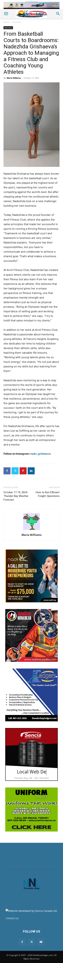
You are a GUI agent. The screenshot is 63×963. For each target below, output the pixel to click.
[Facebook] (7, 470)
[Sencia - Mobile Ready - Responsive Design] (31, 754)
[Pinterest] (23, 470)
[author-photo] (31, 529)
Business (17, 22)
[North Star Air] (31, 5)
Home (6, 22)
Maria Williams (14, 78)
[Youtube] (40, 942)
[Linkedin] (31, 470)
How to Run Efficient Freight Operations (47, 494)
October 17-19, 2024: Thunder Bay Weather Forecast (16, 496)
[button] (6, 13)
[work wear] (31, 635)
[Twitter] (15, 470)
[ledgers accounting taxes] (31, 695)
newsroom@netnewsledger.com (38, 918)
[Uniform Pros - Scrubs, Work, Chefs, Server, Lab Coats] (31, 810)
